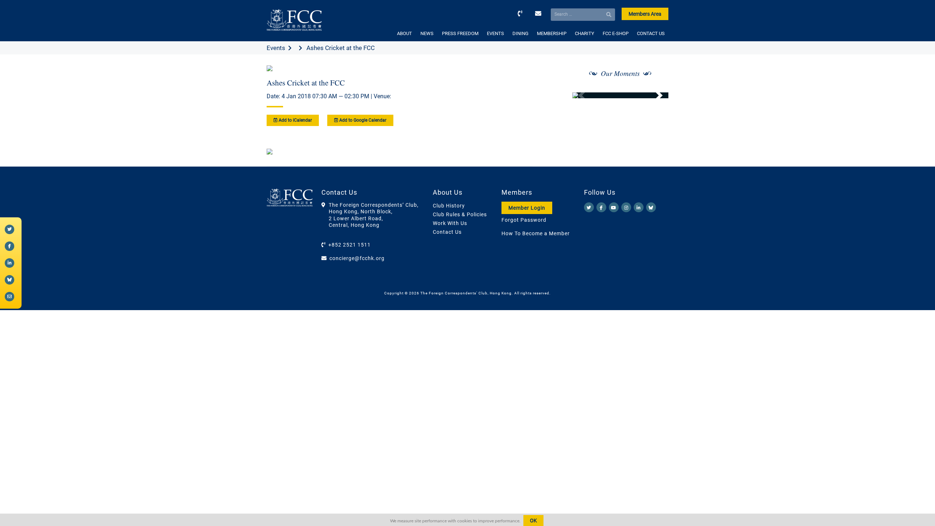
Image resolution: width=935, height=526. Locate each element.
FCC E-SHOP (616, 33)
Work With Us (450, 223)
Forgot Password (523, 220)
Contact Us (447, 232)
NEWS (427, 33)
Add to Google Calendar (362, 120)
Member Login (526, 208)
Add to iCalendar (295, 120)
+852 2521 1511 (349, 245)
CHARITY (584, 33)
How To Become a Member (535, 233)
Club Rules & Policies (460, 214)
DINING (520, 33)
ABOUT (404, 33)
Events (276, 48)
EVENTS (495, 33)
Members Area (645, 14)
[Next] (655, 95)
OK (533, 520)
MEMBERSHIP (551, 33)
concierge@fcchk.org (357, 258)
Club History (449, 206)
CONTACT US (651, 33)
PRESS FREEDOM (460, 33)
